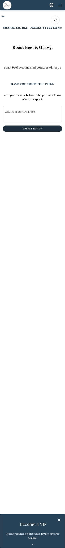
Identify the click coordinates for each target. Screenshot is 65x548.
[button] (4, 16)
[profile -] (51, 5)
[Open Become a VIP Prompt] (33, 545)
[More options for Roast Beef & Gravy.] (55, 20)
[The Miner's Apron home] (18, 5)
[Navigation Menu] (60, 5)
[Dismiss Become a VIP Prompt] (59, 520)
